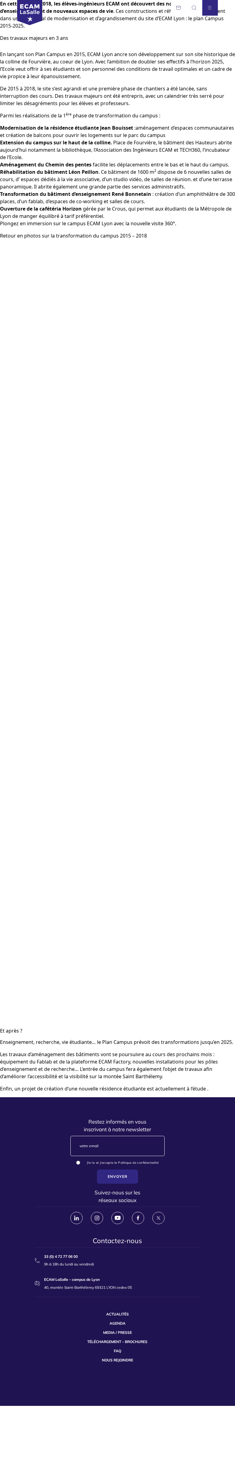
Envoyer (117, 1176)
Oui (84, 1164)
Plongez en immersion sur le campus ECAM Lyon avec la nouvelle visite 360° (87, 223)
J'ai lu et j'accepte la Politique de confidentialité (123, 1163)
